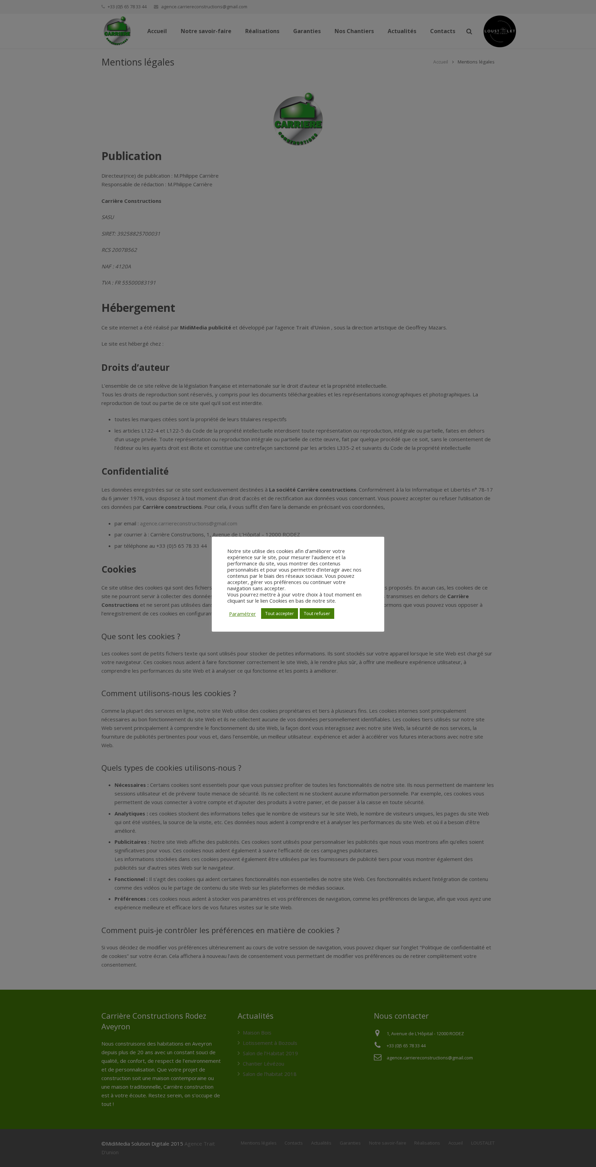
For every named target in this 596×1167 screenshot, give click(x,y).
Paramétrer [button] (242, 614)
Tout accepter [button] (279, 613)
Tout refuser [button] (317, 613)
